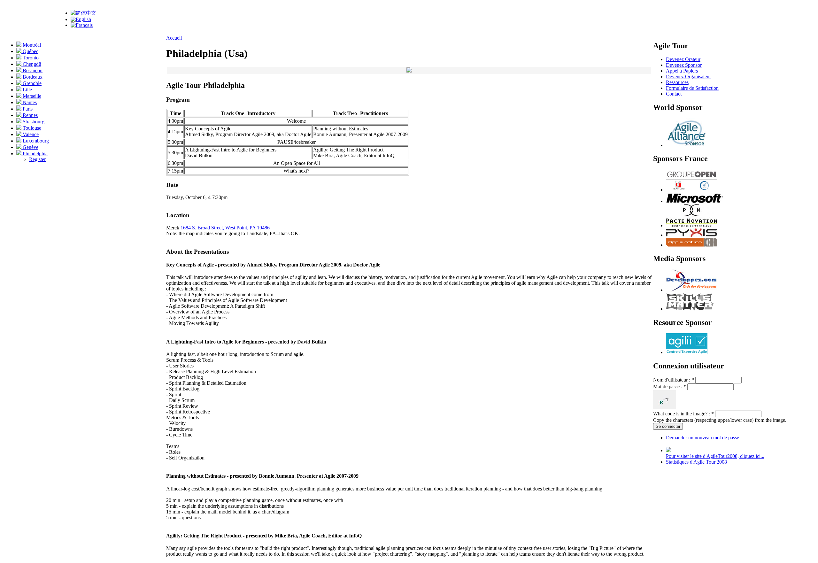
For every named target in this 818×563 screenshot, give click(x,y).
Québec (29, 51)
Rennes (29, 115)
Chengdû (31, 64)
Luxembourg (35, 140)
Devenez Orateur (683, 59)
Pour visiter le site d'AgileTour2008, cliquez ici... (715, 456)
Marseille (31, 96)
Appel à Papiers (682, 70)
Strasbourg (32, 121)
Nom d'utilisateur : (673, 379)
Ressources (677, 82)
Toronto (30, 57)
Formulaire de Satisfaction (692, 88)
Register (37, 159)
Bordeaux (31, 77)
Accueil (174, 38)
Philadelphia (34, 153)
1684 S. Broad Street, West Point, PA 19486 (225, 227)
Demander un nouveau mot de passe (702, 437)
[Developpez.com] (691, 290)
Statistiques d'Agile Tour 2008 (696, 462)
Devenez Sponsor (684, 65)
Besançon (31, 70)
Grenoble (31, 83)
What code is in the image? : (683, 413)
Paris (27, 109)
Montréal (31, 45)
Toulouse (31, 128)
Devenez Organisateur (688, 76)
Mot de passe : (669, 386)
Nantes (29, 102)
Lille (26, 89)
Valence (30, 134)
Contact (674, 93)
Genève (29, 147)
